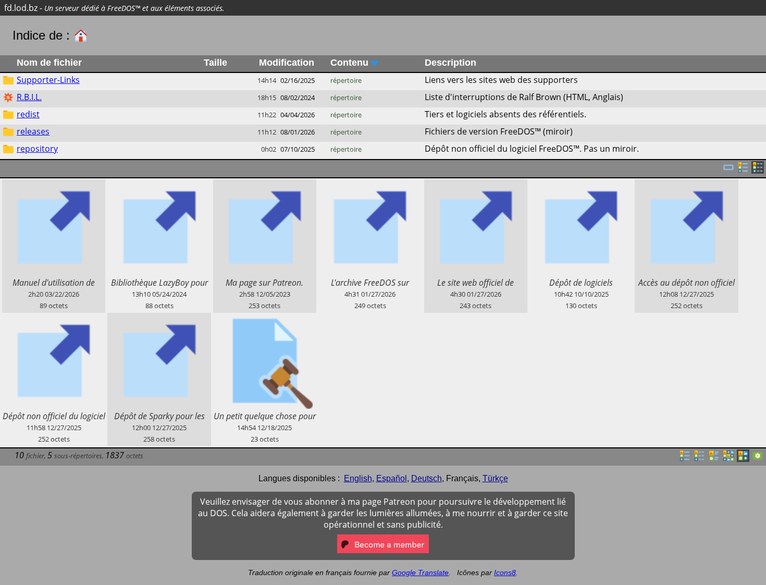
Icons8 (505, 572)
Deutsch (426, 478)
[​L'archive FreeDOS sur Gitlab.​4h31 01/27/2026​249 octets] (370, 185)
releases (33, 131)
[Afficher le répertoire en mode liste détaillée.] (699, 459)
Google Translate (420, 572)
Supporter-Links (48, 80)
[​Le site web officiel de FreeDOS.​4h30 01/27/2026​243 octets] (475, 185)
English (358, 478)
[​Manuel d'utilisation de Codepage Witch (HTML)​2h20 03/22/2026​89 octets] (53, 185)
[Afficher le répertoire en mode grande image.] (757, 459)
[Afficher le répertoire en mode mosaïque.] (714, 459)
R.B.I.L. (29, 97)
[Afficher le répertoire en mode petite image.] (728, 459)
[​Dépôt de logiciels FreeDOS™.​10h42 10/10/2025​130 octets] (581, 185)
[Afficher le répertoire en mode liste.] (684, 459)
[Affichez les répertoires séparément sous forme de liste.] (743, 170)
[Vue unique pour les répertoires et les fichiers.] (728, 170)
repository (37, 148)
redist (28, 114)
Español (391, 478)
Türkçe (495, 478)
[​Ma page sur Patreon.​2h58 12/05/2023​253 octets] (264, 185)
